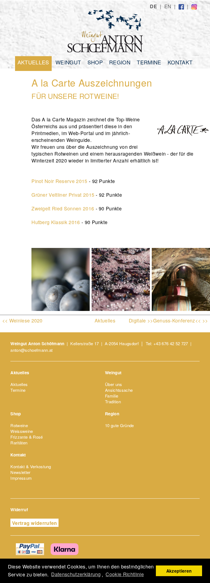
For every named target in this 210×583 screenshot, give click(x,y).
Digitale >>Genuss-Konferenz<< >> (168, 320)
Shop (95, 61)
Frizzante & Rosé (26, 437)
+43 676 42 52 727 (170, 343)
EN (167, 6)
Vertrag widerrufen (34, 522)
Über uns (113, 384)
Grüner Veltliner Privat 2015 (62, 194)
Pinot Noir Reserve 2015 (59, 181)
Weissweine (21, 431)
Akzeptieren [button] (179, 571)
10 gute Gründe (119, 425)
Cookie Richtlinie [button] (125, 574)
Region (119, 61)
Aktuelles (33, 62)
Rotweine (19, 425)
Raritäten (18, 442)
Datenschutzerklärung (76, 574)
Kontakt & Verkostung (30, 466)
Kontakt (180, 61)
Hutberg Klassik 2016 (55, 222)
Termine (149, 61)
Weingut (68, 61)
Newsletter (20, 472)
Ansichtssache (119, 390)
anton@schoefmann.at (31, 350)
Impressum (21, 478)
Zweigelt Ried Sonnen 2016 (62, 208)
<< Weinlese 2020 (22, 320)
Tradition (113, 401)
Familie (111, 396)
